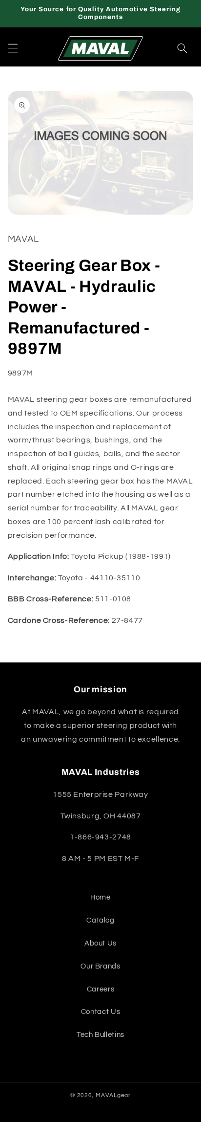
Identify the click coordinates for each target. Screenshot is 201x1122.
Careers (100, 989)
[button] (12, 48)
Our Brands (100, 966)
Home (100, 897)
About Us (100, 943)
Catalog (100, 920)
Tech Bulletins (100, 1034)
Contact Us (100, 1011)
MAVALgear (113, 1095)
